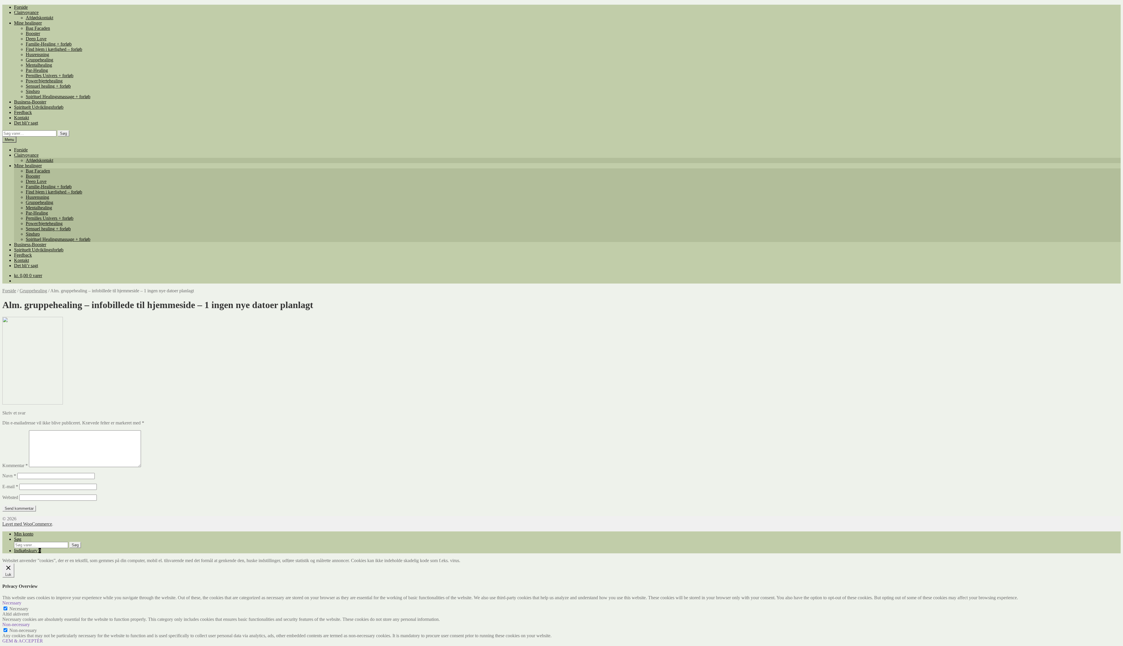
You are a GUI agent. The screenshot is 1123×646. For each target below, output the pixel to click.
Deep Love (36, 38)
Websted (10, 497)
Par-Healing (37, 70)
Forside (21, 7)
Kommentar (15, 465)
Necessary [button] (11, 602)
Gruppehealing (39, 59)
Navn (9, 475)
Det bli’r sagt (26, 122)
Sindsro (33, 91)
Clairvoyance (26, 12)
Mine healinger (28, 22)
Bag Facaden (38, 28)
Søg (63, 133)
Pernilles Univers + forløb (49, 75)
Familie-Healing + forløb (49, 44)
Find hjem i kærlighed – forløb (54, 49)
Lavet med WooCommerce (27, 523)
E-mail (10, 486)
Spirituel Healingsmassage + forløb (58, 96)
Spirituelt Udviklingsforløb (38, 107)
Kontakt (21, 117)
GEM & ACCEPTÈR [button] (22, 640)
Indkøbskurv (27, 550)
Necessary (18, 608)
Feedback (23, 112)
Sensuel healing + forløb (48, 86)
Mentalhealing (39, 65)
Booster (33, 33)
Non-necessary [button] (16, 624)
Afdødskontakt (39, 17)
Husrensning (37, 54)
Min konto (23, 533)
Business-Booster (30, 101)
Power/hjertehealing (44, 80)
